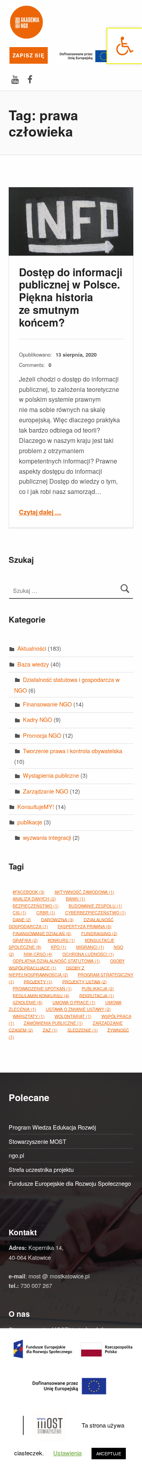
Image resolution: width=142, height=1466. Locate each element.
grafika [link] (25, 940)
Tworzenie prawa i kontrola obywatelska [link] (72, 750)
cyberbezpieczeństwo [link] (95, 912)
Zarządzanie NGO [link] (45, 791)
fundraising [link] (99, 933)
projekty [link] (38, 981)
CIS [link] (19, 912)
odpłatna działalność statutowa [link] (56, 961)
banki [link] (75, 899)
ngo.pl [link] (16, 1155)
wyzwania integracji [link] (47, 837)
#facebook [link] (29, 892)
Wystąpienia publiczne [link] (51, 775)
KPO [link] (58, 947)
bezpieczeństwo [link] (36, 906)
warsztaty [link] (29, 1016)
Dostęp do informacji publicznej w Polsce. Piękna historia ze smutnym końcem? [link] (70, 297)
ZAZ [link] (50, 1030)
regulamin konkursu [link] (41, 995)
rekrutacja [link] (96, 995)
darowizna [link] (57, 919)
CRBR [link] (45, 912)
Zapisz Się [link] (29, 55)
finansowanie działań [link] (42, 933)
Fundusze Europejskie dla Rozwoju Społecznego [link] (70, 1183)
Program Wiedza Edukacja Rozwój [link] (52, 1127)
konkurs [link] (61, 940)
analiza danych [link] (34, 899)
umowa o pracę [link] (73, 1002)
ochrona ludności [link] (88, 954)
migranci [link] (90, 947)
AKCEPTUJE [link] (108, 1453)
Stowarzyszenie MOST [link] (37, 1141)
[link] (124, 46)
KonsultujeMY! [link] (35, 806)
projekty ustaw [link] (84, 981)
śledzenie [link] (82, 1030)
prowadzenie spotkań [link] (42, 988)
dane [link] (22, 919)
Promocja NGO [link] (42, 735)
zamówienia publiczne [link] (53, 1023)
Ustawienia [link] (67, 1453)
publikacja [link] (98, 988)
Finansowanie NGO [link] (47, 704)
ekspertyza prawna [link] (85, 926)
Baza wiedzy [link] (33, 664)
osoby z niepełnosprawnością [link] (47, 971)
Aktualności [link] (31, 648)
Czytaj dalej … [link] (40, 512)
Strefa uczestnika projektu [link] (41, 1169)
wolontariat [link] (73, 1016)
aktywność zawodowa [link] (84, 892)
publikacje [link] (29, 822)
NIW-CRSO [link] (38, 954)
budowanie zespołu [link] (95, 906)
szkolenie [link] (28, 1002)
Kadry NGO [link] (37, 719)
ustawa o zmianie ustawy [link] (78, 1009)
